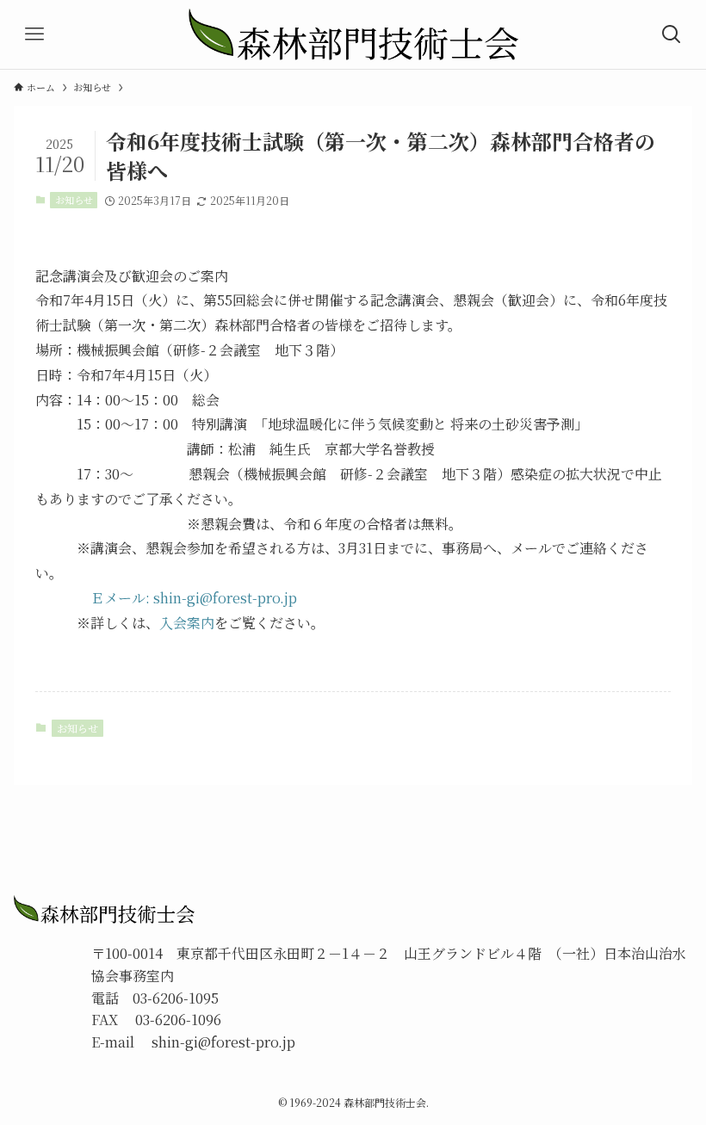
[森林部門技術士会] (353, 34)
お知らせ (74, 200)
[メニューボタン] (34, 34)
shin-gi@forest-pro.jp (225, 598)
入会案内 (186, 623)
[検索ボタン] (671, 34)
